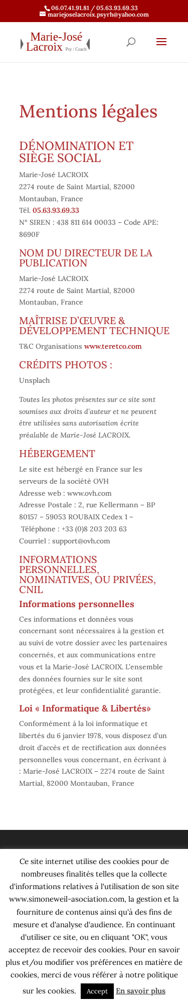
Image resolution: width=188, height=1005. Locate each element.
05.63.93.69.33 (56, 210)
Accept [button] (97, 991)
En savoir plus (140, 990)
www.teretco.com (113, 346)
